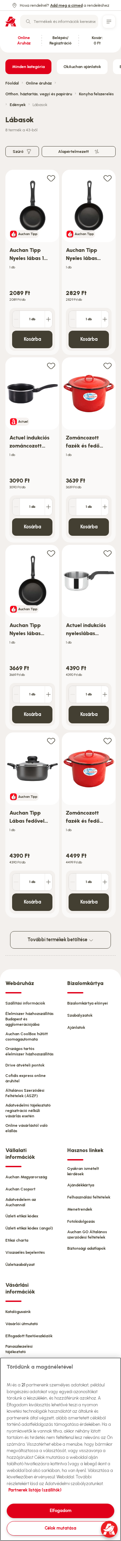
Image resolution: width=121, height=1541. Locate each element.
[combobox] (59, 21)
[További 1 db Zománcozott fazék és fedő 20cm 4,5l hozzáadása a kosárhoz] (105, 882)
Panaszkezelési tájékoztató (19, 1349)
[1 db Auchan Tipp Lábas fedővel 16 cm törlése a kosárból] (16, 882)
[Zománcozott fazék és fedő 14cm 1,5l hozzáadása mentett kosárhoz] (108, 365)
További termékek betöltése (58, 940)
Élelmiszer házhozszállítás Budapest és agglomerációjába (29, 1019)
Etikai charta (16, 1240)
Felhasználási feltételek (88, 1197)
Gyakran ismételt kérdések (83, 1171)
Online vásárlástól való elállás (26, 1128)
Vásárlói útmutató (21, 1323)
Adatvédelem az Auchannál (20, 1202)
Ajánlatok (76, 1027)
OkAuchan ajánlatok (82, 66)
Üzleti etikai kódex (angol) (29, 1228)
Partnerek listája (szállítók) (35, 1490)
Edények (18, 104)
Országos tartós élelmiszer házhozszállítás (29, 1051)
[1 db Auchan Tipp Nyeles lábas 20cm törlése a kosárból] (16, 694)
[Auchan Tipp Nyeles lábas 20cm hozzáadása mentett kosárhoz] (51, 553)
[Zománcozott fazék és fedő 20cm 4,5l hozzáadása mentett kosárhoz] (108, 740)
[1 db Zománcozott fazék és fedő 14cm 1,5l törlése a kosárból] (72, 506)
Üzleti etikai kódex (21, 1216)
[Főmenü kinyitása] (109, 21)
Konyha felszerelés (96, 94)
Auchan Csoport (20, 1189)
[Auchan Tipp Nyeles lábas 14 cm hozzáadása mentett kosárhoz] (51, 178)
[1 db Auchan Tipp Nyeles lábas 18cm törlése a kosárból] (72, 319)
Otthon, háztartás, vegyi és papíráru (38, 94)
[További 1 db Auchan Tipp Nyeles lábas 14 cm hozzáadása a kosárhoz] (48, 319)
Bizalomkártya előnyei (87, 1003)
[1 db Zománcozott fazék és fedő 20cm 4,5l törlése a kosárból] (72, 882)
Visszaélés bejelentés (25, 1252)
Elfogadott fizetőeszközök (28, 1336)
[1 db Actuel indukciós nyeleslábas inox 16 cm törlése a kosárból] (72, 694)
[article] (32, 262)
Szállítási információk (25, 1003)
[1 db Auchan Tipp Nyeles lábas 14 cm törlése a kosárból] (16, 319)
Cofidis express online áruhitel (25, 1078)
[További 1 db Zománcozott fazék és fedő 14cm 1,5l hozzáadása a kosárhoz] (105, 506)
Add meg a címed (66, 5)
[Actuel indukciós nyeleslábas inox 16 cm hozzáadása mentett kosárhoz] (108, 553)
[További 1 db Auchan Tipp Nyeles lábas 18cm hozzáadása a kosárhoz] (105, 319)
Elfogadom (61, 1510)
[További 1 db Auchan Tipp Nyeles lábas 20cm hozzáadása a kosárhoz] (48, 694)
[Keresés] (28, 21)
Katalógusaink (18, 1311)
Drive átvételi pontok (24, 1065)
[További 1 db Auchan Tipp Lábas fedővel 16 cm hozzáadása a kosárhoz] (48, 882)
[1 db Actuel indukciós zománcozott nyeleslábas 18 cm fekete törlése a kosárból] (16, 506)
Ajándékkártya (80, 1185)
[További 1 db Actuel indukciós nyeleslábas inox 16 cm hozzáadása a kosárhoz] (105, 694)
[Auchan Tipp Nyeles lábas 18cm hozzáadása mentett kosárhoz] (108, 178)
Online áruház (39, 83)
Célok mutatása (60, 1528)
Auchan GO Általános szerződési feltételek (87, 1234)
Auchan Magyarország (26, 1177)
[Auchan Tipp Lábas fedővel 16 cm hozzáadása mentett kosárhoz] (51, 740)
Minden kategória (28, 66)
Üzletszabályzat (20, 1264)
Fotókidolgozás (81, 1221)
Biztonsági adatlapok (86, 1248)
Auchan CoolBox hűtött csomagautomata (26, 1036)
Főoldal (12, 83)
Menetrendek (79, 1209)
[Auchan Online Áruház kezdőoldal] (10, 21)
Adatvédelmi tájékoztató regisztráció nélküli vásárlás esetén (28, 1110)
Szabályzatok (79, 1015)
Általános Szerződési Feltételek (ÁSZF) (24, 1093)
